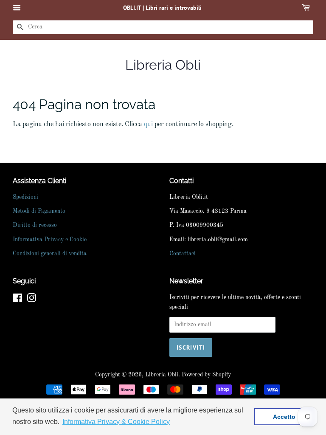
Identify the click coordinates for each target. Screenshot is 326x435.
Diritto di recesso (35, 225)
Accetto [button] (284, 416)
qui (148, 124)
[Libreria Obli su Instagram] (31, 300)
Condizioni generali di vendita (50, 254)
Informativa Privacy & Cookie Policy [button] (116, 421)
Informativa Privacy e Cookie (50, 240)
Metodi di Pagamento (39, 211)
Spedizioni (25, 197)
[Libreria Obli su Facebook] (17, 300)
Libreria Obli (163, 65)
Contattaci (182, 254)
